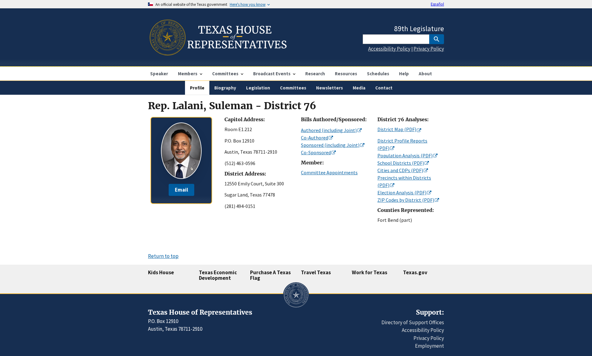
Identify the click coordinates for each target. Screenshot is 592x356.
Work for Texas (369, 272)
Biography (225, 88)
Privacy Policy (428, 48)
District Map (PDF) (396, 129)
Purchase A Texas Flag (270, 275)
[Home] (217, 53)
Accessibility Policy (389, 48)
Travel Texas (316, 272)
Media (359, 88)
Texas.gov (415, 272)
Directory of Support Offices (412, 322)
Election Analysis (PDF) (401, 192)
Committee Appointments (329, 172)
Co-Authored (314, 138)
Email (181, 189)
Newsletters (329, 88)
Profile (197, 88)
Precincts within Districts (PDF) (404, 181)
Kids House (161, 272)
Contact (384, 88)
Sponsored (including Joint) (330, 145)
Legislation (258, 88)
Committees (293, 88)
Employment (429, 345)
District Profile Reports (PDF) (402, 144)
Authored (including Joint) (329, 130)
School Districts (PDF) (400, 163)
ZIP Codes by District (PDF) (405, 200)
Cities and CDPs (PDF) (400, 170)
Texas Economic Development (218, 275)
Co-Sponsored (316, 152)
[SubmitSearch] (436, 39)
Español (437, 4)
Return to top (163, 256)
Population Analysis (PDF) (405, 155)
